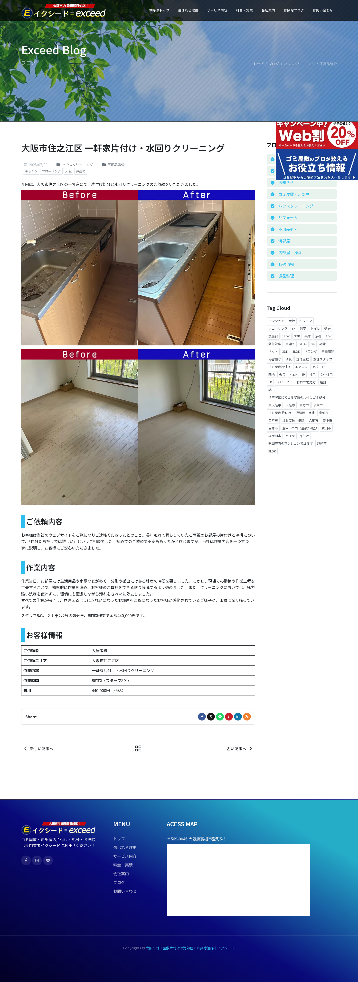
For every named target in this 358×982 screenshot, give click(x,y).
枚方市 (304, 405)
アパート (318, 366)
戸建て (80, 171)
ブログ (274, 63)
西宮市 (273, 420)
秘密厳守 (274, 359)
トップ (258, 63)
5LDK (272, 451)
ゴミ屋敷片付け (279, 366)
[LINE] (220, 717)
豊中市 (327, 420)
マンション (276, 320)
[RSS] (247, 717)
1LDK (286, 336)
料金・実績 (123, 865)
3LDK (296, 351)
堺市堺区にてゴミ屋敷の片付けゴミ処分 (296, 397)
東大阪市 (274, 405)
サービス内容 (125, 856)
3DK (285, 351)
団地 (271, 374)
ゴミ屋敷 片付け (279, 412)
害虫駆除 (327, 351)
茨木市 (318, 405)
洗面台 (273, 336)
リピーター (284, 382)
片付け (304, 435)
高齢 (322, 344)
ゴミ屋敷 (302, 359)
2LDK (303, 344)
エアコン (301, 366)
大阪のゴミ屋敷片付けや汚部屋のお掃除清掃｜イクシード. (190, 948)
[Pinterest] (229, 717)
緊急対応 (274, 344)
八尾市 (313, 420)
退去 (327, 328)
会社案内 (121, 873)
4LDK (293, 374)
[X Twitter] (211, 717)
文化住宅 (326, 374)
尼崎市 (322, 443)
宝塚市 (273, 428)
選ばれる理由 (125, 847)
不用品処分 (115, 164)
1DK (329, 336)
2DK (297, 336)
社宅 (312, 374)
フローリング (51, 171)
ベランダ (310, 351)
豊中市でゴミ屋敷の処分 (299, 428)
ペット (273, 351)
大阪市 (290, 405)
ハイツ (290, 435)
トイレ (315, 328)
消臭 (288, 359)
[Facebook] (202, 717)
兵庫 (307, 336)
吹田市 (326, 428)
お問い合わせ (125, 891)
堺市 (271, 389)
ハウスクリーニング (77, 164)
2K (313, 344)
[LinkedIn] (238, 717)
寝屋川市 (274, 435)
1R (270, 382)
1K (293, 328)
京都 (318, 336)
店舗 (323, 382)
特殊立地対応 (306, 382)
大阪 (68, 171)
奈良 (282, 374)
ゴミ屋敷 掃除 (293, 420)
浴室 (303, 328)
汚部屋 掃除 (305, 412)
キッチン (31, 171)
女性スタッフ (322, 359)
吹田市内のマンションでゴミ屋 (290, 443)
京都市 (324, 412)
